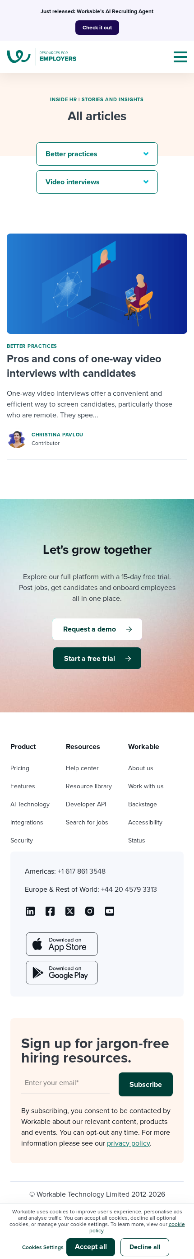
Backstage (142, 804)
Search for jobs (87, 822)
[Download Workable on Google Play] (61, 972)
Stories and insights (113, 100)
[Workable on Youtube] (70, 914)
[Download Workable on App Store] (61, 944)
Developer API (86, 804)
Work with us (146, 786)
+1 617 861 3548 (82, 871)
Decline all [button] (145, 1247)
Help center (82, 768)
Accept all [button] (91, 1246)
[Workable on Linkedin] (30, 914)
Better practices (32, 346)
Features (22, 786)
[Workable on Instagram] (109, 914)
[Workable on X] (89, 914)
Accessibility (145, 822)
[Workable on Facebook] (50, 914)
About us (140, 768)
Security (21, 840)
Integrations (26, 822)
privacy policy (128, 1143)
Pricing (19, 768)
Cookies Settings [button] (43, 1247)
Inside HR (63, 100)
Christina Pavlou (57, 435)
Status (136, 840)
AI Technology (30, 804)
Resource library (89, 786)
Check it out (97, 27)
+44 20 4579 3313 (129, 889)
